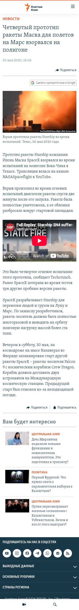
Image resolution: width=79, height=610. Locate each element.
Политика (39, 472)
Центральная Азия (46, 434)
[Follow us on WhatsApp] (47, 553)
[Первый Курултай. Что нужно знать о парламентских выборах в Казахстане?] (17, 476)
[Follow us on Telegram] (37, 553)
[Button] (66, 70)
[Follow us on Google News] (57, 553)
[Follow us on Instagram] (17, 553)
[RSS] (68, 553)
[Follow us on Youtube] (7, 553)
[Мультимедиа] (24, 604)
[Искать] (54, 604)
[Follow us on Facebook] (27, 553)
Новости (11, 19)
